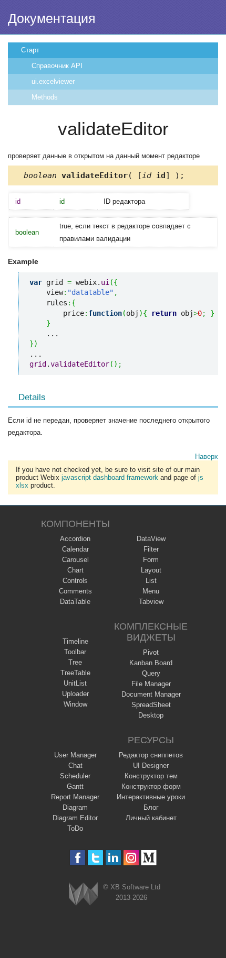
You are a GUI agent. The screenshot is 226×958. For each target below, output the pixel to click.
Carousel (75, 560)
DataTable (75, 601)
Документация (52, 18)
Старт (30, 50)
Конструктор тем (151, 776)
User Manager (75, 755)
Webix (83, 894)
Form (151, 560)
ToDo (75, 828)
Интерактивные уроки (151, 797)
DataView (151, 539)
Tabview (151, 601)
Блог (151, 807)
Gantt (75, 786)
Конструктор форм (151, 786)
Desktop (150, 715)
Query (151, 673)
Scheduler (75, 776)
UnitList (75, 683)
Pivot (151, 652)
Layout (151, 570)
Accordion (75, 539)
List (151, 581)
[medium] (149, 858)
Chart (75, 570)
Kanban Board (150, 663)
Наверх (206, 456)
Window (75, 704)
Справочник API (57, 66)
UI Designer (151, 765)
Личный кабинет (151, 818)
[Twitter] (95, 858)
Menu (150, 591)
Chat (75, 765)
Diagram (75, 807)
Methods (45, 97)
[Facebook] (77, 858)
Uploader (75, 694)
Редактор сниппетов (151, 755)
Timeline (75, 641)
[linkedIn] (113, 858)
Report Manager (75, 797)
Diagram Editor (75, 818)
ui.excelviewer (53, 81)
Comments (75, 591)
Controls (75, 581)
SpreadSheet (151, 705)
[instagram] (131, 858)
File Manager (151, 684)
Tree (75, 662)
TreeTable (75, 673)
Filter (151, 549)
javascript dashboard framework (109, 477)
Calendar (75, 549)
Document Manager (151, 694)
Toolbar (75, 652)
